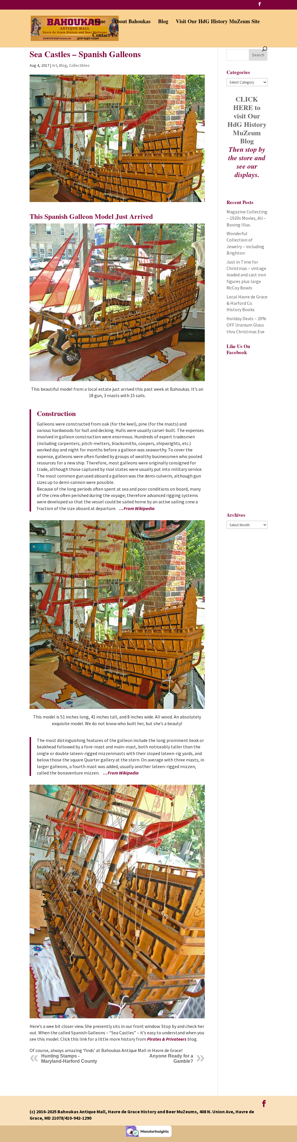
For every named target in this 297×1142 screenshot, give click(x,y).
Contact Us (104, 36)
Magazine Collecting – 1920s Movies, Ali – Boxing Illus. (247, 218)
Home (99, 22)
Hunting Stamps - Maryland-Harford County (69, 1058)
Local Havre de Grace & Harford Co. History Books (247, 303)
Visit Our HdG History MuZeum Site (218, 22)
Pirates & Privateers (166, 1039)
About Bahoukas (132, 22)
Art (54, 65)
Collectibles (79, 65)
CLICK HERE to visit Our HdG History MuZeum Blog (247, 120)
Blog (163, 22)
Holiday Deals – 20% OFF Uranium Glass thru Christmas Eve (246, 325)
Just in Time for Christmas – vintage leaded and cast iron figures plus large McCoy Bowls (246, 275)
